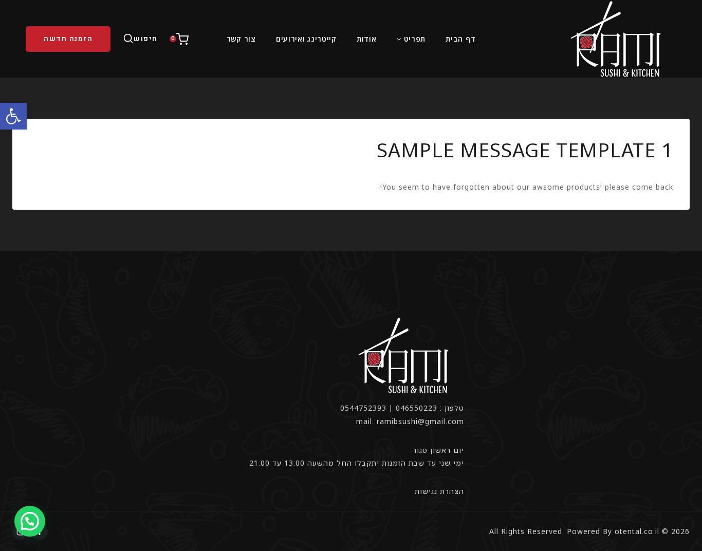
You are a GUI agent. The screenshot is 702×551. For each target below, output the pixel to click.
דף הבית (460, 39)
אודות (367, 39)
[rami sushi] (617, 39)
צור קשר (241, 39)
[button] (13, 116)
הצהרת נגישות (439, 491)
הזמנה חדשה (68, 38)
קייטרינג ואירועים (306, 39)
